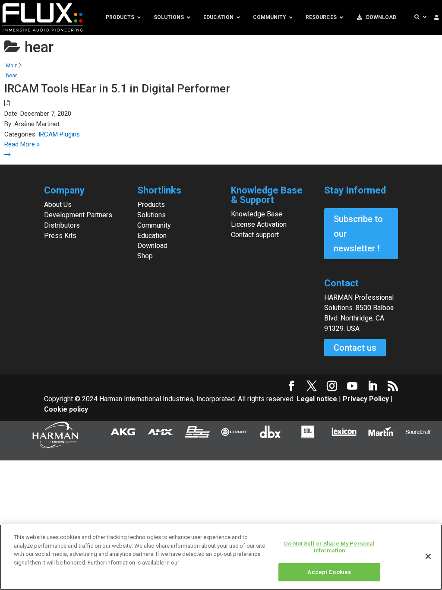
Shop (145, 256)
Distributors (62, 225)
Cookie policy (66, 409)
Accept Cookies (329, 572)
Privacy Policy (366, 399)
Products (151, 204)
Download (152, 245)
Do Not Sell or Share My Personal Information (329, 547)
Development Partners (78, 215)
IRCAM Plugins (59, 134)
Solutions (151, 215)
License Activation (259, 224)
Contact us (355, 348)
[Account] (436, 17)
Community (154, 225)
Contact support (255, 235)
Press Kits (60, 236)
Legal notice (318, 399)
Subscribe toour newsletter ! (358, 234)
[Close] (428, 556)
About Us (58, 204)
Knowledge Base (256, 214)
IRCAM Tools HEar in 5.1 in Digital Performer (117, 88)
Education (152, 236)
